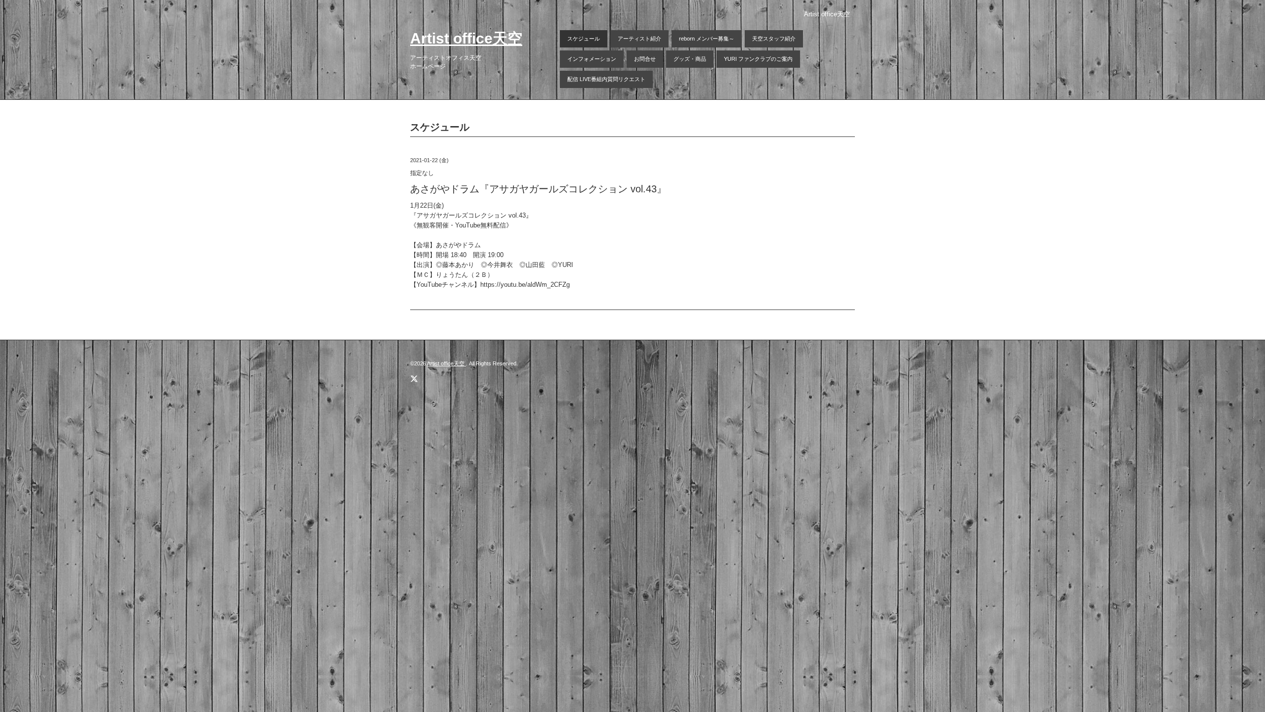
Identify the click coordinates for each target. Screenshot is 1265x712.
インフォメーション (591, 59)
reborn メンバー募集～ (706, 39)
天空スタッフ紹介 (774, 39)
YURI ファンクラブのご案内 (758, 59)
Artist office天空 (466, 38)
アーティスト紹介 (639, 39)
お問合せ (645, 59)
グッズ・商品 (690, 59)
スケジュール (583, 39)
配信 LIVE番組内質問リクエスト (606, 79)
